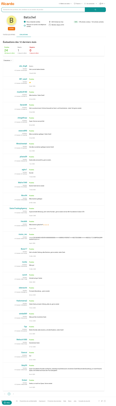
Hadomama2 (21, 301)
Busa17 (24, 249)
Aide (64, 401)
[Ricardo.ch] (7, 3)
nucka (24, 262)
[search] (95, 9)
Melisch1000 (22, 339)
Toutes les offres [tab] (9, 34)
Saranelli (23, 105)
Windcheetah (21, 144)
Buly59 (24, 365)
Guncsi (24, 352)
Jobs (75, 401)
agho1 (24, 169)
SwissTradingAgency (18, 208)
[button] (65, 3)
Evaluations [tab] (24, 34)
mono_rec (23, 234)
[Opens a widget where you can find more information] (7, 403)
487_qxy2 (23, 79)
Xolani (24, 380)
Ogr (25, 326)
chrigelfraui (22, 118)
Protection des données (54, 401)
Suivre (11, 28)
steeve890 (22, 131)
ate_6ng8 (23, 66)
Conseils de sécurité (84, 401)
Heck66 (24, 221)
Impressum (42, 401)
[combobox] (43, 9)
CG (17, 401)
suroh (24, 275)
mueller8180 (22, 92)
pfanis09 (23, 157)
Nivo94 (24, 195)
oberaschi (23, 288)
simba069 (23, 314)
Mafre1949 (22, 182)
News (69, 401)
